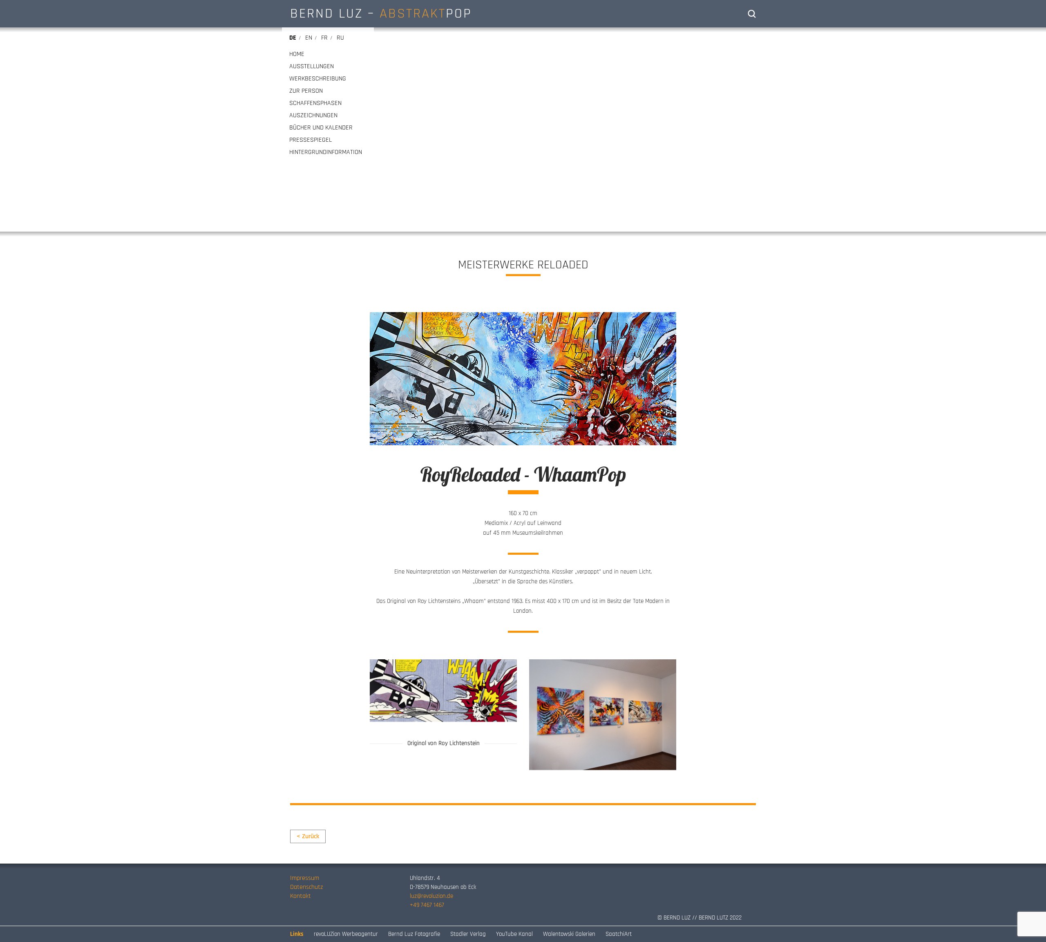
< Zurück (308, 836)
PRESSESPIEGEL (310, 140)
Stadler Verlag (468, 934)
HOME (296, 54)
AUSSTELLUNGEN (311, 67)
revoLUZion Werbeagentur (346, 934)
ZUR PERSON (306, 91)
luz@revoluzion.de (431, 896)
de (292, 37)
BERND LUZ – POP (381, 13)
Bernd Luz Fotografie (414, 934)
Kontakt (300, 896)
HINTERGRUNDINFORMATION (325, 152)
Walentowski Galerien (569, 934)
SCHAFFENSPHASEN (315, 103)
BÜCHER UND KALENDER (321, 128)
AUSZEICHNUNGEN (313, 116)
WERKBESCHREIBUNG (317, 79)
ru (340, 37)
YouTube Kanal (514, 934)
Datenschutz (306, 887)
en (308, 37)
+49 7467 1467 (427, 905)
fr (324, 37)
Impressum (304, 878)
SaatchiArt (619, 934)
